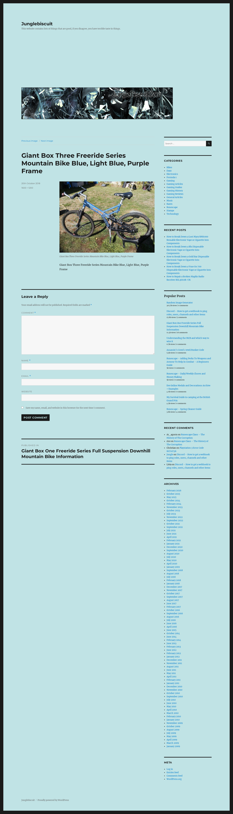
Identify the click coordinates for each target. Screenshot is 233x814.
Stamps (170, 210)
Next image (47, 141)
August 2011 (173, 666)
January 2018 (173, 583)
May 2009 (172, 736)
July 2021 (171, 530)
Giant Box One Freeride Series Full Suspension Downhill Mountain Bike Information (185, 326)
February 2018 (174, 580)
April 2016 (172, 626)
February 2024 (174, 504)
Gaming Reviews (175, 194)
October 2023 (173, 510)
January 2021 (173, 543)
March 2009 (173, 743)
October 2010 (173, 693)
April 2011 (171, 676)
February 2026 (174, 490)
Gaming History (175, 190)
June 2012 (171, 650)
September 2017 (175, 597)
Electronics (172, 174)
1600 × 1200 (27, 187)
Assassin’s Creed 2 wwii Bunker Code (185, 350)
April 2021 (172, 537)
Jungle (170, 454)
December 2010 (174, 686)
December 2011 (174, 660)
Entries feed (173, 772)
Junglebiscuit (37, 23)
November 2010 (174, 690)
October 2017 (173, 593)
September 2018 (175, 570)
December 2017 (174, 587)
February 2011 (174, 680)
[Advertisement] (117, 61)
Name (26, 360)
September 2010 (175, 696)
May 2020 (171, 560)
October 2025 (173, 494)
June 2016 (172, 623)
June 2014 (171, 636)
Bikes (169, 167)
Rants (169, 204)
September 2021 (175, 527)
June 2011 (171, 670)
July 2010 (171, 700)
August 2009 (173, 729)
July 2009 (171, 733)
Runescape (172, 207)
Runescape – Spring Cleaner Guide (184, 409)
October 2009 (173, 726)
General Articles (175, 197)
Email (26, 376)
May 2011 (171, 673)
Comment (28, 312)
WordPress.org (174, 779)
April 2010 (172, 709)
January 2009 (173, 746)
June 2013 (171, 643)
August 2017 (173, 600)
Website (26, 391)
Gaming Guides (174, 187)
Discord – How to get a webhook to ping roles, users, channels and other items (188, 458)
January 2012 (173, 656)
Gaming (171, 180)
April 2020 (172, 563)
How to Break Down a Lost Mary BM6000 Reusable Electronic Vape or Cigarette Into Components (188, 240)
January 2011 (173, 683)
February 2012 (174, 653)
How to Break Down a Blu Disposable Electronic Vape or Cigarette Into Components (185, 250)
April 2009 (172, 739)
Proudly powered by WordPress (53, 800)
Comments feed (174, 775)
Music (170, 200)
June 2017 (171, 603)
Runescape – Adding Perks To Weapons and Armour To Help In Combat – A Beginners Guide (189, 362)
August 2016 (173, 616)
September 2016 (175, 613)
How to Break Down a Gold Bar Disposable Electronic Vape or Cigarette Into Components (188, 260)
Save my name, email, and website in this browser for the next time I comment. (65, 408)
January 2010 (173, 719)
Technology (173, 214)
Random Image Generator (180, 302)
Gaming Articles (175, 184)
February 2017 (174, 607)
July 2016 (171, 620)
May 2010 (171, 706)
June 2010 (171, 703)
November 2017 (174, 590)
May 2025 (171, 497)
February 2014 (174, 640)
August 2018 (173, 573)
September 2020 (175, 550)
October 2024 (173, 500)
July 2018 (171, 577)
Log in (170, 769)
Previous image (29, 141)
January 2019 (173, 567)
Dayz (169, 170)
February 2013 (174, 646)
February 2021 (174, 540)
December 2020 (174, 547)
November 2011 (174, 663)
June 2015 (171, 630)
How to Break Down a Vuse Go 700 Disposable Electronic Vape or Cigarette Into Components (189, 270)
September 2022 (175, 520)
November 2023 (174, 507)
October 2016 (173, 610)
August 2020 (173, 553)
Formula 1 (172, 177)
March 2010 (172, 713)
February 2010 (174, 716)
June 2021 (171, 533)
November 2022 (175, 517)
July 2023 (171, 514)
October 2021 (173, 523)
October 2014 (173, 633)
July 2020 (171, 557)
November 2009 (175, 723)
